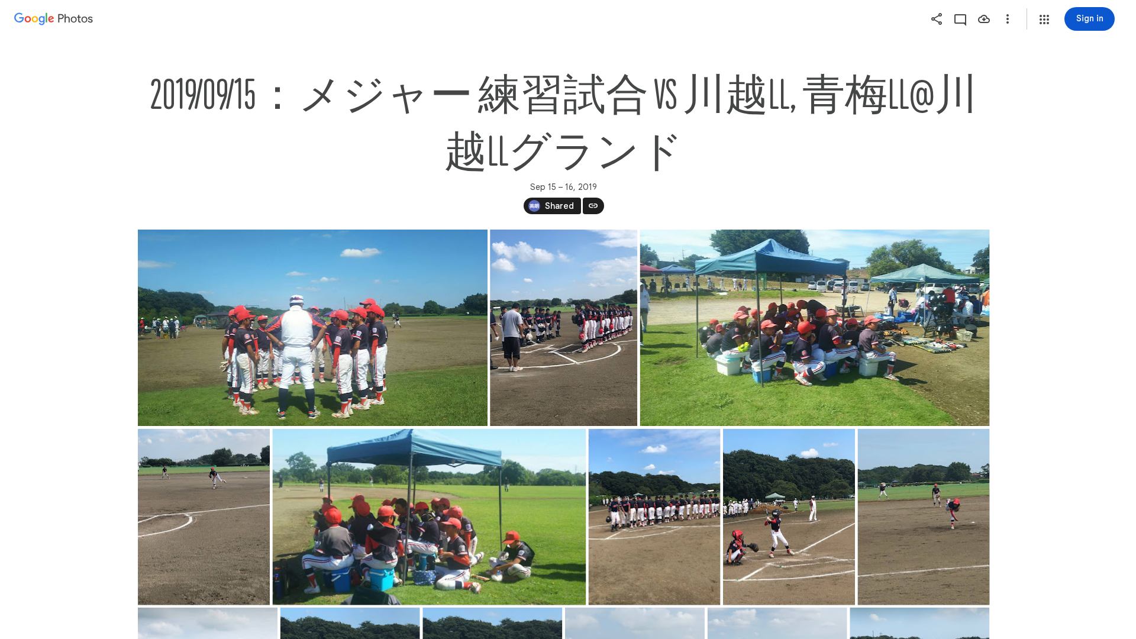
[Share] (936, 19)
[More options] (1007, 19)
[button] (1044, 19)
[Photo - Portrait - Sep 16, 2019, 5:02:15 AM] (789, 517)
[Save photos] (984, 19)
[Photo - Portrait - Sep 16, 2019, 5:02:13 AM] (563, 328)
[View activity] (960, 19)
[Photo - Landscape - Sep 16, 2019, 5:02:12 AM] (313, 328)
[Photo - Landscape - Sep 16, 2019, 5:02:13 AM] (814, 328)
